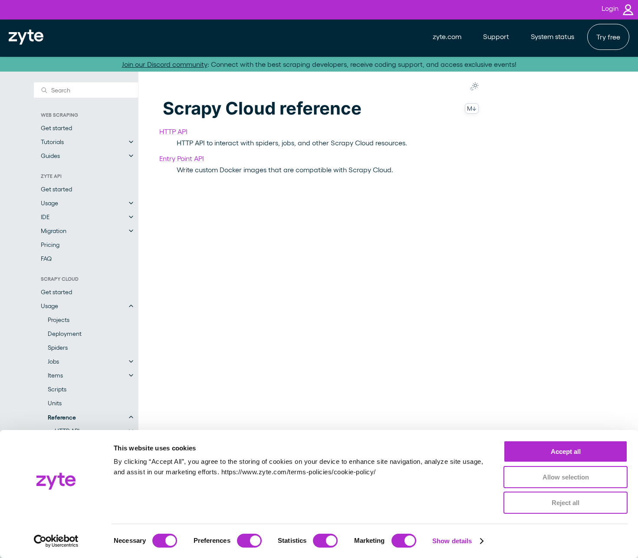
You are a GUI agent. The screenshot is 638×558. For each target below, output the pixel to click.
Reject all (565, 502)
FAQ (46, 258)
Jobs (53, 361)
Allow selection (566, 477)
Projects (58, 319)
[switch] (249, 541)
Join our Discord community (164, 64)
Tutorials (52, 141)
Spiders (58, 347)
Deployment (65, 333)
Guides (50, 155)
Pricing (50, 244)
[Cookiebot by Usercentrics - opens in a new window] (56, 541)
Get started (56, 127)
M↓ (472, 108)
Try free (608, 37)
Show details (452, 541)
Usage (49, 203)
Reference (62, 417)
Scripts (57, 389)
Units (55, 403)
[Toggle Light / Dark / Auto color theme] (474, 86)
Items (55, 375)
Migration (53, 230)
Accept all (566, 451)
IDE (45, 216)
